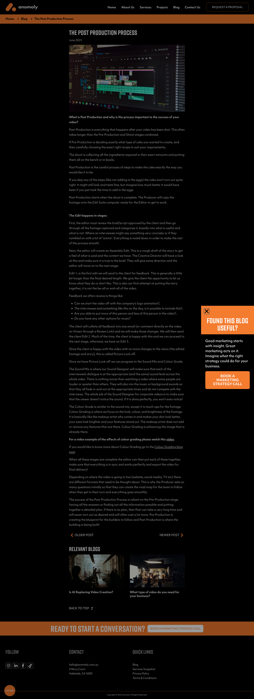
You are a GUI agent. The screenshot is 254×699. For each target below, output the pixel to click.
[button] (206, 311)
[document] (127, 349)
